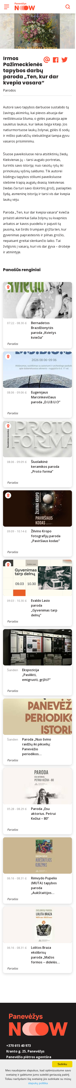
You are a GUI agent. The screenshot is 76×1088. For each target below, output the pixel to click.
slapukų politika (38, 1083)
